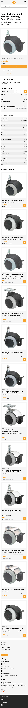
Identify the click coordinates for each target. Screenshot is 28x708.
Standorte (4, 654)
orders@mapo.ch (5, 649)
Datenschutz (4, 702)
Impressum (3, 699)
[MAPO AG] (14, 2)
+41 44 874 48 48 (5, 652)
